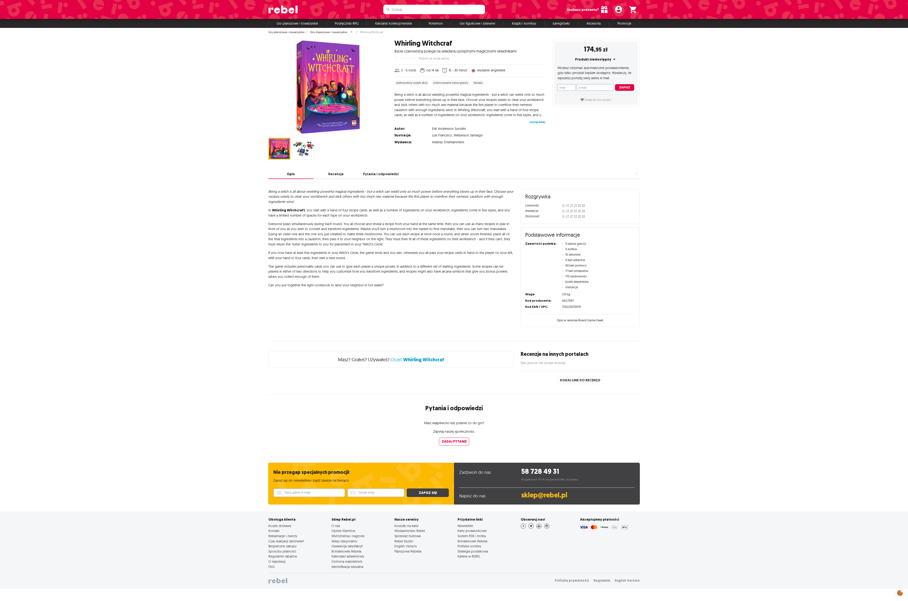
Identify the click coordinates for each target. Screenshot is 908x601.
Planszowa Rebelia (407, 551)
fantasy (478, 82)
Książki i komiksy (524, 23)
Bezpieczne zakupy (282, 546)
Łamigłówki (561, 23)
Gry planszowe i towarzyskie (297, 23)
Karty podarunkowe (472, 531)
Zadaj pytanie (454, 441)
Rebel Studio (403, 541)
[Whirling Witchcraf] (327, 87)
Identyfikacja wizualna (347, 567)
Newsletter (465, 526)
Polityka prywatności (572, 580)
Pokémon (436, 23)
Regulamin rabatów (282, 556)
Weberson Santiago (468, 135)
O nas (336, 526)
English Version (405, 546)
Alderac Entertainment (448, 142)
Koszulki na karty (406, 526)
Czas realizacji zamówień (286, 541)
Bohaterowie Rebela (346, 551)
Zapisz (624, 87)
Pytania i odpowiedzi (381, 174)
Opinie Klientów (343, 531)
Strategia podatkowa (473, 551)
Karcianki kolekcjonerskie (393, 23)
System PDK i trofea (472, 536)
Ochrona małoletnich (347, 561)
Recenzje (336, 174)
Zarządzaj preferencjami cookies (900, 592)
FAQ (271, 567)
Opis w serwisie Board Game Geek (580, 320)
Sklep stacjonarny (344, 541)
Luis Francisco (442, 135)
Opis (291, 174)
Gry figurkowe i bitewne (477, 23)
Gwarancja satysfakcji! (347, 546)
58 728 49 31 (540, 471)
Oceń (417, 359)
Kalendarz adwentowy (348, 556)
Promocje (624, 23)
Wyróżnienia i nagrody (348, 536)
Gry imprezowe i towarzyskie (328, 32)
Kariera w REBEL (469, 556)
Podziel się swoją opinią (434, 58)
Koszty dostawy (279, 526)
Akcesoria (593, 23)
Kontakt (273, 531)
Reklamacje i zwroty (282, 536)
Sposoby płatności (282, 551)
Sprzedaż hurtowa (407, 536)
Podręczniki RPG (346, 23)
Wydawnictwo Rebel (409, 531)
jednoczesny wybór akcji (412, 82)
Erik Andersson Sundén (449, 128)
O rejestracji (276, 561)
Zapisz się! (428, 492)
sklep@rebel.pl (544, 495)
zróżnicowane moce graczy (450, 82)
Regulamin (602, 580)
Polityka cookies (469, 546)
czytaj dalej (537, 122)
